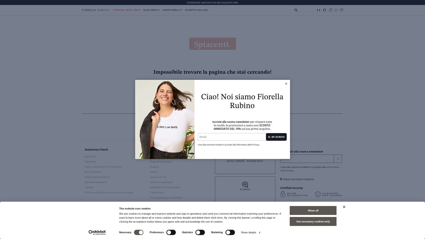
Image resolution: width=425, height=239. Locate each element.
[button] (286, 83)
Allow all (313, 210)
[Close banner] (344, 207)
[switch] (171, 232)
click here (217, 217)
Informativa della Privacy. (248, 144)
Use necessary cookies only (313, 221)
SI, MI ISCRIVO (276, 136)
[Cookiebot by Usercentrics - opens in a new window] (97, 232)
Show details (248, 232)
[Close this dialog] (286, 83)
